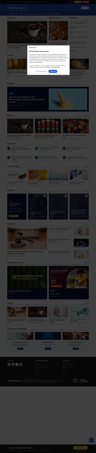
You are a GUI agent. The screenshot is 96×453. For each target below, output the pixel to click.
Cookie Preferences (41, 71)
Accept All (53, 71)
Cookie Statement (55, 67)
